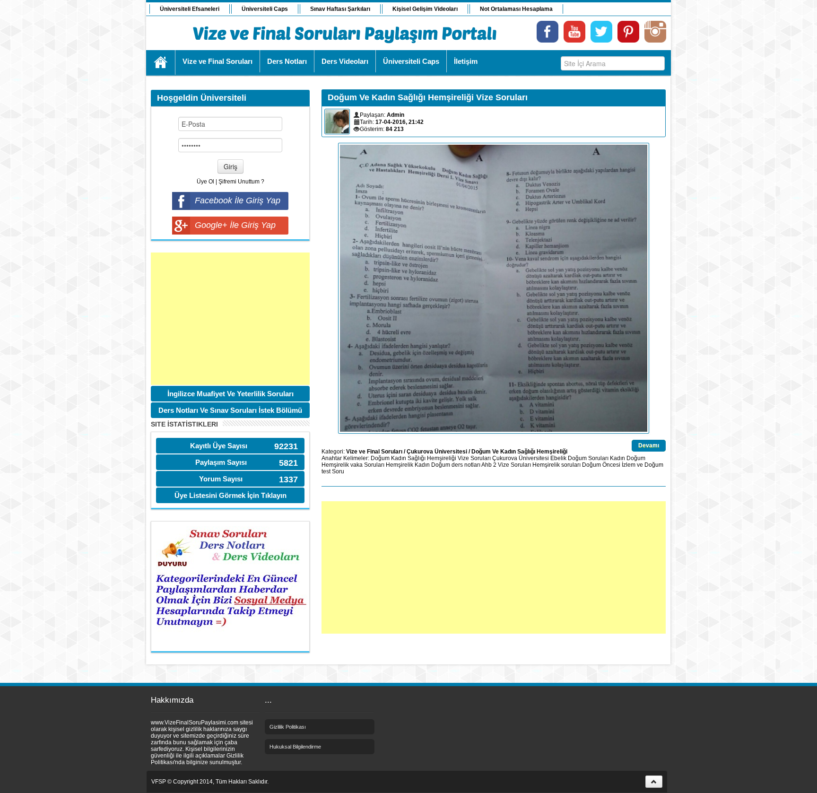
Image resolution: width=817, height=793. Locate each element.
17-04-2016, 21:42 (399, 122)
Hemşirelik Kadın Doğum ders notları (433, 465)
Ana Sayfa (161, 62)
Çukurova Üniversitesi (437, 451)
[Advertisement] (230, 319)
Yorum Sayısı (221, 479)
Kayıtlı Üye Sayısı (218, 446)
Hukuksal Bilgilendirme (295, 746)
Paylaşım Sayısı (221, 462)
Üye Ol (205, 181)
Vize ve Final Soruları (374, 451)
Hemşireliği (441, 458)
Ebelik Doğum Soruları (579, 458)
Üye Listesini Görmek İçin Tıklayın (230, 495)
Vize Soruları (474, 458)
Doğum (380, 458)
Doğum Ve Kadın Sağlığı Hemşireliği (519, 451)
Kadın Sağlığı (408, 458)
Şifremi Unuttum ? (241, 181)
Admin (395, 115)
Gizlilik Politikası (287, 727)
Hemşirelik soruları (556, 465)
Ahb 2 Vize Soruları (506, 465)
